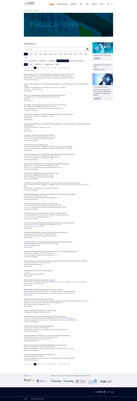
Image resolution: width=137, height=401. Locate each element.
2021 (60, 54)
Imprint (42, 399)
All (26, 54)
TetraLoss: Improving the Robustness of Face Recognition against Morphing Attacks (46, 164)
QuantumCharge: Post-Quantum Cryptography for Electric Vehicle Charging (44, 316)
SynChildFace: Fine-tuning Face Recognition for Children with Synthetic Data (45, 105)
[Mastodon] (100, 392)
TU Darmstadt (51, 60)
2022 (55, 54)
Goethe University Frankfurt (77, 60)
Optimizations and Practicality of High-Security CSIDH (38, 299)
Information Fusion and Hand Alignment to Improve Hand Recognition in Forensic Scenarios (49, 223)
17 (64, 67)
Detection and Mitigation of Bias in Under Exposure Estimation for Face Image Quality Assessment (50, 251)
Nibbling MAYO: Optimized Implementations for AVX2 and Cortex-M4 (43, 289)
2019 (70, 54)
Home (25, 10)
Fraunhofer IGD (32, 60)
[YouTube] (104, 392)
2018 (75, 54)
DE (112, 4)
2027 (30, 54)
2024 (45, 54)
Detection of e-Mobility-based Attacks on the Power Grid (39, 354)
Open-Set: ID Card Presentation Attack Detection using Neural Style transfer (44, 95)
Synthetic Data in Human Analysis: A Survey (36, 144)
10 (55, 67)
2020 (65, 54)
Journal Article (49, 64)
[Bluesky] (99, 392)
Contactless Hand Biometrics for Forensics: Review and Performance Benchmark (45, 232)
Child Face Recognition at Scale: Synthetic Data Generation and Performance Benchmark (48, 242)
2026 (35, 54)
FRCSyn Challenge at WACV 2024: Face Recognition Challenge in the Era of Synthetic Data (49, 74)
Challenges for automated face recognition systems (38, 270)
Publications (36, 10)
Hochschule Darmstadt (63, 60)
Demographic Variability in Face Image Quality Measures (39, 135)
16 (60, 67)
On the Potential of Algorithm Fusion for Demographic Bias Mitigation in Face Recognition (48, 114)
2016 (85, 54)
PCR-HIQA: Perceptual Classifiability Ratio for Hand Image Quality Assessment (45, 213)
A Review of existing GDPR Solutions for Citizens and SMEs (40, 310)
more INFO (97, 98)
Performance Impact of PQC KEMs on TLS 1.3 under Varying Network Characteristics (47, 335)
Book (30, 64)
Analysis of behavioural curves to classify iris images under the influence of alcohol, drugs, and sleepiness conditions (55, 261)
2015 (26, 57)
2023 (50, 54)
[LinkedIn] (102, 392)
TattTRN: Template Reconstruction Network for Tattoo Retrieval (41, 203)
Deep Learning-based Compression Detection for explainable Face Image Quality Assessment (49, 154)
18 (68, 67)
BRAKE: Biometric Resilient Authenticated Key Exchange (39, 280)
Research (30, 10)
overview (97, 58)
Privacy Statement (35, 399)
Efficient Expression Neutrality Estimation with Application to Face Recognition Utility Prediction (50, 194)
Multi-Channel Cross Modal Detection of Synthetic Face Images (41, 173)
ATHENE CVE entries (98, 69)
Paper (57, 64)
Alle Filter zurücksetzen (29, 70)
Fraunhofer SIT (42, 60)
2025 (40, 54)
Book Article (38, 64)
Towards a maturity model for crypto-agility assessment (39, 326)
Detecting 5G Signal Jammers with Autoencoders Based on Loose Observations (45, 345)
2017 (80, 54)
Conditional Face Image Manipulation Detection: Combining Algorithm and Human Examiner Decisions (52, 183)
